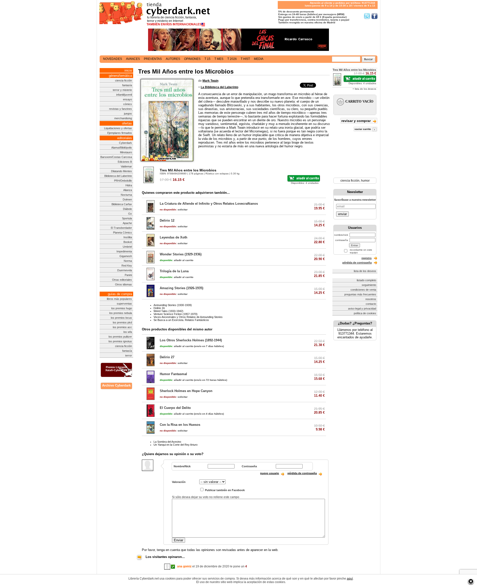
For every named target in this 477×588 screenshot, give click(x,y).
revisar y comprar (356, 121)
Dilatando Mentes (121, 171)
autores (173, 59)
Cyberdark (125, 142)
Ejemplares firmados (119, 132)
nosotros (370, 299)
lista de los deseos (365, 271)
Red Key (126, 265)
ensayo (127, 99)
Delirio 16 (159, 308)
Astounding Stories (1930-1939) (173, 305)
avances (133, 59)
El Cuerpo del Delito (175, 408)
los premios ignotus (120, 341)
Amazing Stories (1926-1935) (181, 288)
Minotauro (126, 152)
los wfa (127, 331)
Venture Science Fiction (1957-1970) (176, 314)
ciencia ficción (123, 80)
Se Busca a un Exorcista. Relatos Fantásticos (181, 319)
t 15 (207, 59)
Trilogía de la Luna (174, 271)
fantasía (127, 85)
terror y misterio (122, 89)
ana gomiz (184, 566)
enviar (342, 214)
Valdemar (126, 166)
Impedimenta (124, 251)
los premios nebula (120, 313)
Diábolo (127, 208)
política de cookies (365, 313)
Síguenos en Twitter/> (367, 16)
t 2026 (232, 59)
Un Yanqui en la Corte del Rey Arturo (176, 444)
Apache (127, 223)
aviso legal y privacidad (362, 308)
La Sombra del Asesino (167, 441)
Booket (127, 241)
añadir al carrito (176, 260)
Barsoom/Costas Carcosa (116, 157)
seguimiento (369, 284)
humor (365, 180)
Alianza (127, 190)
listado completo (366, 280)
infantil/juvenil (124, 94)
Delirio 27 (167, 357)
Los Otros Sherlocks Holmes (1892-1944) (191, 340)
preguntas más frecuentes (360, 294)
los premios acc (122, 327)
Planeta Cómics (122, 232)
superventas (124, 303)
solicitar (174, 209)
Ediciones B (125, 161)
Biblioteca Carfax (122, 204)
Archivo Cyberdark (116, 385)
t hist (245, 59)
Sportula (127, 218)
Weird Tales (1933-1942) (168, 311)
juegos (128, 113)
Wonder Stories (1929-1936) (180, 254)
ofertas (127, 123)
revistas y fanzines (120, 108)
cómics (127, 104)
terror (128, 355)
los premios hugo (121, 308)
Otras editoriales (122, 279)
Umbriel (127, 246)
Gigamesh (125, 256)
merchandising (123, 118)
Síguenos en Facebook (374, 16)
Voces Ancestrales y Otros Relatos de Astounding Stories (188, 316)
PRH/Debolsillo (123, 180)
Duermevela (124, 270)
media (258, 59)
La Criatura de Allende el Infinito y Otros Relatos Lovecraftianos (209, 203)
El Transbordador (121, 227)
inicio (128, 70)
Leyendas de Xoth (173, 237)
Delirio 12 (167, 220)
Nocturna (126, 194)
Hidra (128, 185)
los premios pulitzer (120, 336)
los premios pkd (122, 322)
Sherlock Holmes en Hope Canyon (186, 391)
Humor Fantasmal (173, 374)
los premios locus (121, 317)
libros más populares (119, 298)
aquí (350, 578)
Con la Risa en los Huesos (180, 425)
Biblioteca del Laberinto (118, 175)
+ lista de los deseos (364, 88)
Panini (128, 275)
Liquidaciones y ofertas (118, 128)
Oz (130, 213)
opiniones (192, 59)
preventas (153, 59)
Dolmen (127, 199)
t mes (218, 59)
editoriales (124, 138)
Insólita (127, 237)
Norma (128, 260)
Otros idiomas (123, 284)
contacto (371, 303)
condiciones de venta (363, 289)
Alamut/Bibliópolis (121, 147)
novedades (112, 59)
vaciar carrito (363, 129)
